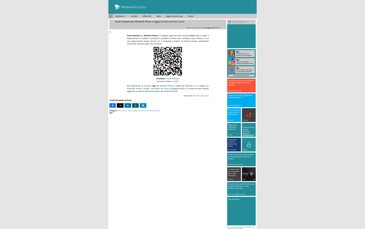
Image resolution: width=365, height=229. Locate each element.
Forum (191, 16)
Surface (134, 16)
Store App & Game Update (128, 111)
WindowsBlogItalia (195, 28)
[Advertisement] (167, 129)
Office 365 (147, 16)
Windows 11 (120, 16)
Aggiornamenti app (174, 16)
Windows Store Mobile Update (149, 111)
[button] (110, 16)
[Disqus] (167, 170)
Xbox (158, 16)
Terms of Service (236, 228)
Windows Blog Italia (201, 96)
